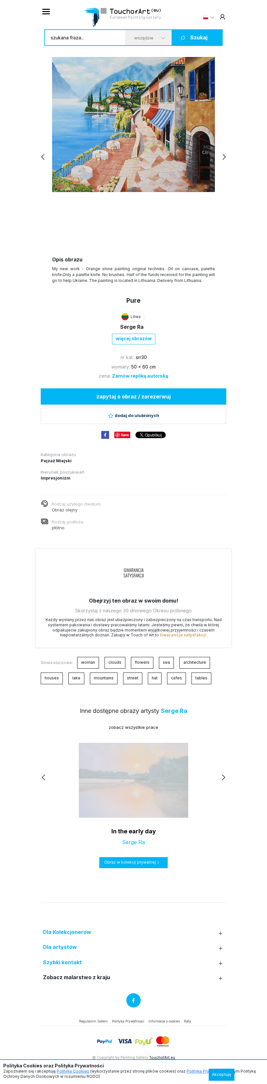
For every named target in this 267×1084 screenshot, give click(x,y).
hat (155, 677)
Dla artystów (60, 947)
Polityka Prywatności (128, 1021)
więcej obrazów (134, 338)
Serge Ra (132, 327)
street (132, 677)
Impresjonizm (55, 477)
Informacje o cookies (164, 1021)
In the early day (133, 831)
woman (88, 662)
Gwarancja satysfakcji (183, 634)
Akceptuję (221, 1074)
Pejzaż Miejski (56, 460)
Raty (187, 1021)
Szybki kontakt (62, 962)
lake (76, 677)
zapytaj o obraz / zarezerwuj (133, 396)
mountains (104, 677)
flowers (142, 662)
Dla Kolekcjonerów (67, 932)
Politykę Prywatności (206, 1071)
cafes (176, 677)
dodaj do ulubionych (137, 415)
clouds (114, 662)
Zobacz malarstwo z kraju (76, 977)
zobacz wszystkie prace (133, 727)
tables (201, 677)
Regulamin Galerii (93, 1021)
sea (166, 662)
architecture (194, 662)
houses (52, 677)
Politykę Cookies (73, 1071)
